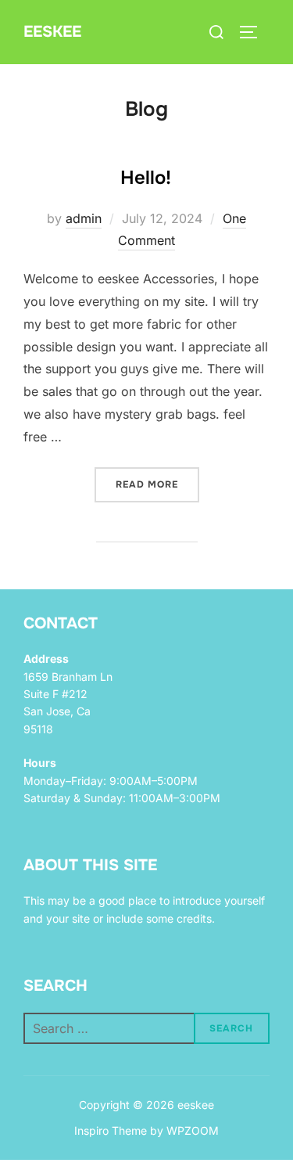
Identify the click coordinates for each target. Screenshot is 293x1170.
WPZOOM (192, 1130)
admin (84, 218)
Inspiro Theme (110, 1130)
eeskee (52, 31)
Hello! (145, 177)
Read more (157, 484)
